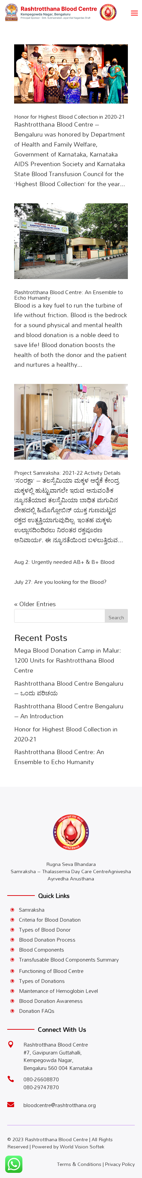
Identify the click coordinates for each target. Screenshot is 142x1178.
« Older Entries (35, 604)
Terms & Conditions (79, 1164)
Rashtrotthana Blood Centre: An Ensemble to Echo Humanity (68, 295)
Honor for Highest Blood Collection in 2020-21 (69, 116)
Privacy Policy (120, 1164)
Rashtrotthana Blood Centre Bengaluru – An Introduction (68, 711)
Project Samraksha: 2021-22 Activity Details (67, 472)
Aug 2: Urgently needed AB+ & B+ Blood (64, 561)
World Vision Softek (82, 1146)
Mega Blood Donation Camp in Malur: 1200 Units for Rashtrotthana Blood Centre (67, 660)
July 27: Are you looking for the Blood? (60, 581)
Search (116, 617)
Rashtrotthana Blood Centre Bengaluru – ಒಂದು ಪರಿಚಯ (68, 688)
